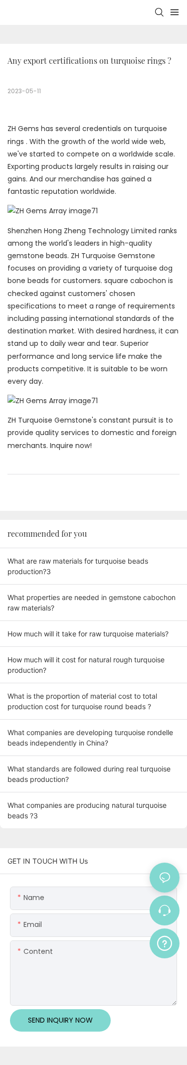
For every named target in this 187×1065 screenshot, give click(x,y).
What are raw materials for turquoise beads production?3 (77, 566)
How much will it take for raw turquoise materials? (88, 633)
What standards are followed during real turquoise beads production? (89, 773)
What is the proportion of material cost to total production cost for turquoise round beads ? (82, 701)
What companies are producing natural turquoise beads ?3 (87, 810)
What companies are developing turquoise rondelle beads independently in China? (90, 737)
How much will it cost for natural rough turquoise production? (86, 664)
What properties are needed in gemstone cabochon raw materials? (91, 602)
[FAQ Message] (165, 941)
